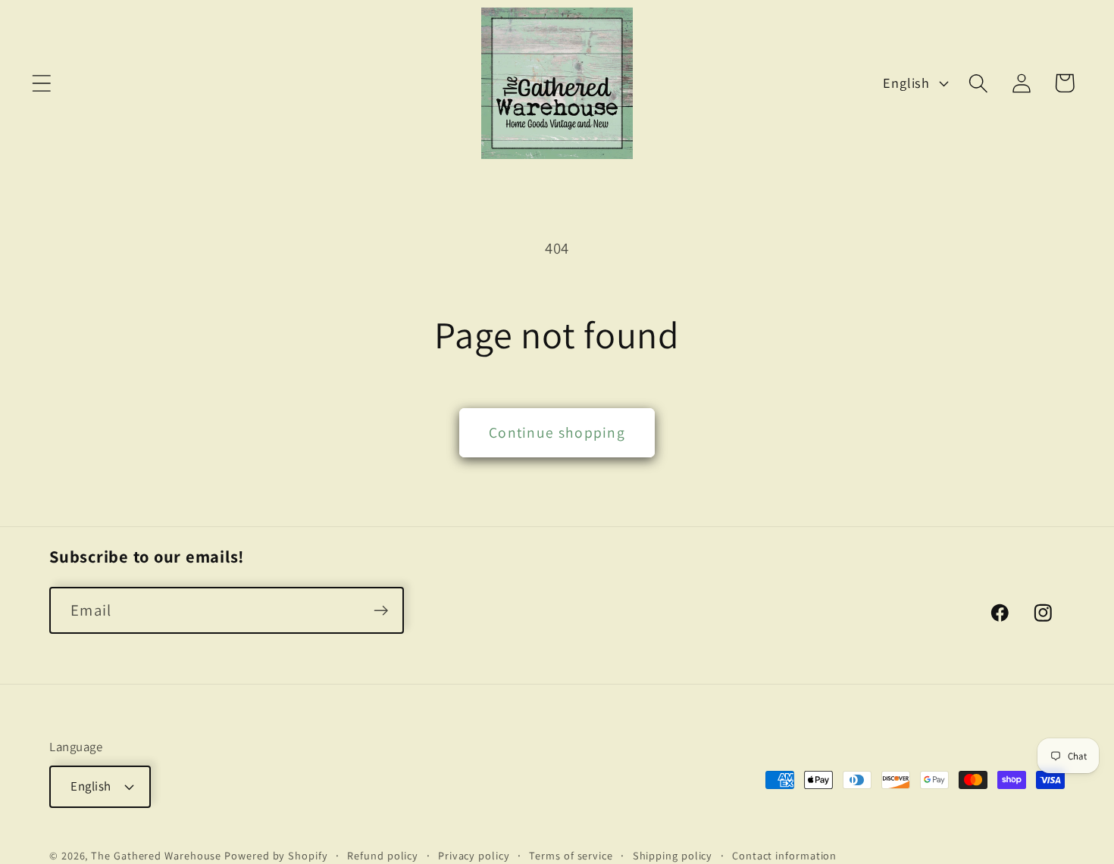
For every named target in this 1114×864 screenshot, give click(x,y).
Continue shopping (557, 432)
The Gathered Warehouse (156, 854)
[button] (41, 82)
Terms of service (571, 854)
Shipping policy (673, 854)
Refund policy (382, 854)
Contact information (784, 854)
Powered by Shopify (275, 854)
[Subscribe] (380, 611)
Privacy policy (474, 854)
